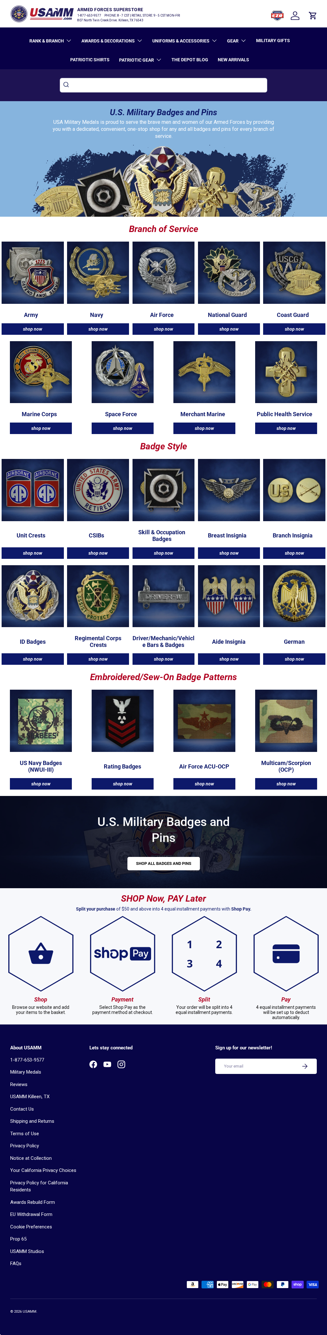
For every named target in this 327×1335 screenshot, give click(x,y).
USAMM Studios (27, 1251)
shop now (32, 329)
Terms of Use (24, 1133)
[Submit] (67, 85)
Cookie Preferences (31, 1227)
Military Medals (25, 1072)
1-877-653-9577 (27, 1060)
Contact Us (22, 1109)
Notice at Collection (31, 1158)
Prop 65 (18, 1239)
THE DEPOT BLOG (189, 59)
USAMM (29, 1311)
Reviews (18, 1084)
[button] (313, 16)
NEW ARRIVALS (233, 59)
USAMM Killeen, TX (29, 1096)
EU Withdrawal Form (31, 1214)
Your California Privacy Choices (43, 1170)
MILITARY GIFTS (273, 40)
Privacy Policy (24, 1146)
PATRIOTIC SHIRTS (90, 59)
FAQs (15, 1263)
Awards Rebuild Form (32, 1202)
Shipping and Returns (32, 1121)
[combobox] (163, 85)
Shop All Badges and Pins (163, 863)
